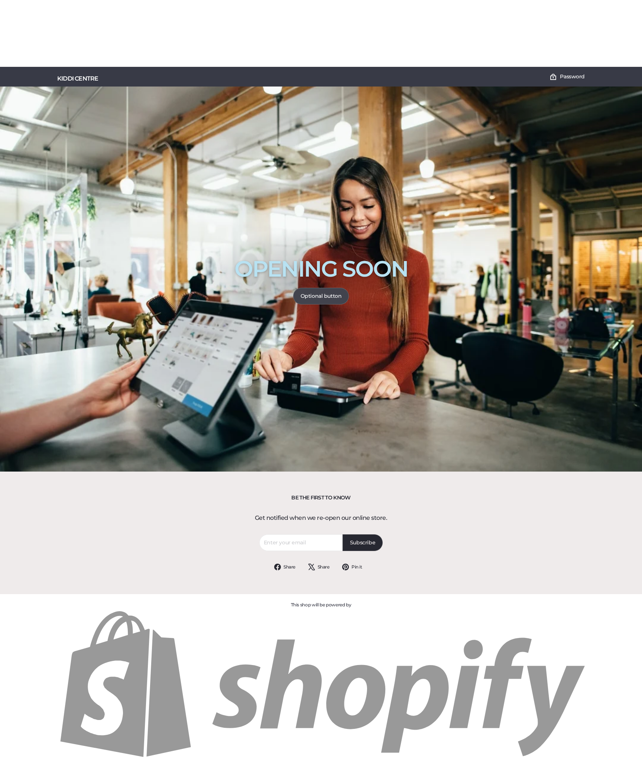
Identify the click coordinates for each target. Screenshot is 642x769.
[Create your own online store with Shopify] (321, 758)
